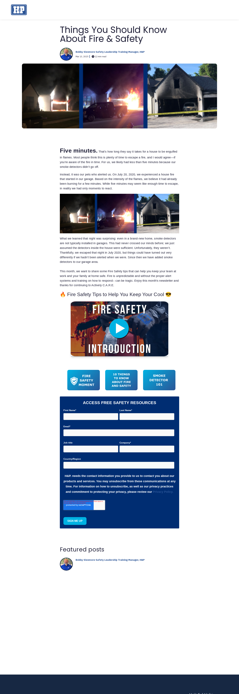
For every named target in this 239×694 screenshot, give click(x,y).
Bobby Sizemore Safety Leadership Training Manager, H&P (110, 51)
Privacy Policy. (163, 491)
